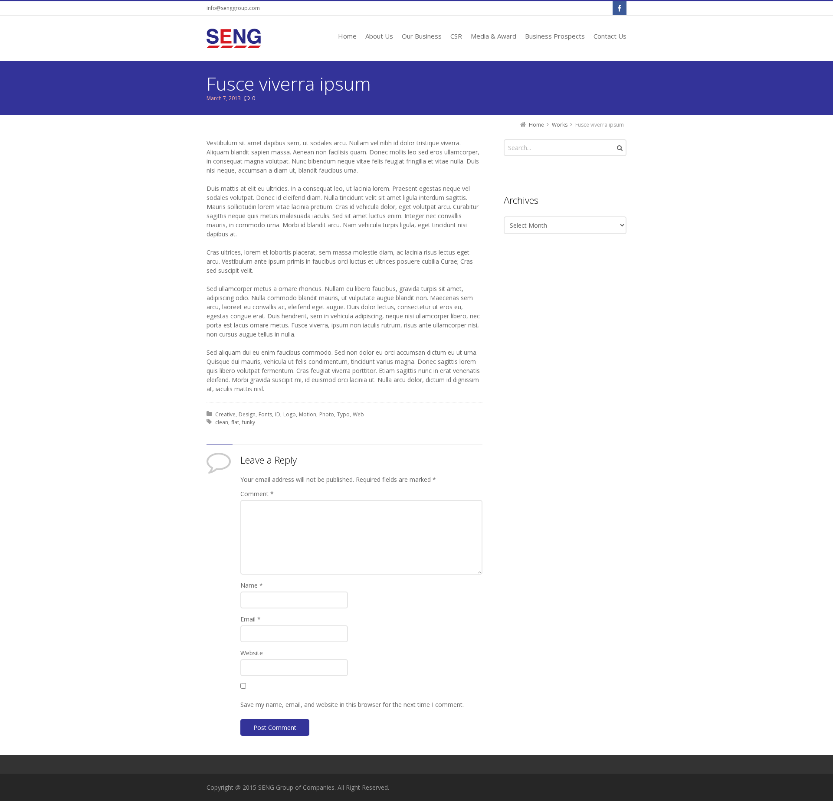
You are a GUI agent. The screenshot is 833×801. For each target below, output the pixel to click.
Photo (326, 414)
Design (247, 414)
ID (277, 414)
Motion (307, 414)
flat (235, 422)
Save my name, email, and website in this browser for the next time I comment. (352, 704)
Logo (289, 414)
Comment (257, 494)
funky (248, 422)
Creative (225, 414)
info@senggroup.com (233, 8)
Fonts (265, 414)
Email (250, 619)
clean (221, 422)
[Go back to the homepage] (234, 38)
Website (251, 653)
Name (251, 585)
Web (358, 414)
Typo (343, 414)
